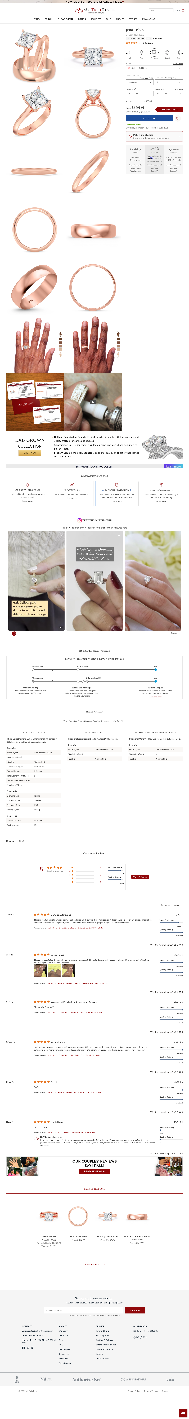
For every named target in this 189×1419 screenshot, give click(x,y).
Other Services (102, 1358)
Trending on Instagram (97, 520)
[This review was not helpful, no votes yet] (180, 945)
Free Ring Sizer (102, 1335)
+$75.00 (148, 101)
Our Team (63, 1335)
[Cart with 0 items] (184, 10)
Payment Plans (102, 1331)
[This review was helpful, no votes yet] (175, 945)
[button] (36, 581)
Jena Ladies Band (78, 1236)
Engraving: (130, 101)
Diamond (141, 38)
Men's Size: (169, 89)
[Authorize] (86, 1379)
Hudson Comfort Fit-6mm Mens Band (137, 1238)
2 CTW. (149, 38)
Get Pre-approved (154, 165)
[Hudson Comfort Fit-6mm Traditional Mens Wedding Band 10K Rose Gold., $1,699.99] (137, 1216)
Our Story (63, 1331)
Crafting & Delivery (104, 1340)
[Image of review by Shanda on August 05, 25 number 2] (54, 970)
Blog (61, 1340)
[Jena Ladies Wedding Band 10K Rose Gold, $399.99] (78, 1216)
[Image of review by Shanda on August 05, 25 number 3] (68, 970)
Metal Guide (178, 64)
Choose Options (49, 1228)
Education (63, 1358)
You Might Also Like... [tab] (94, 1264)
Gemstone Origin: (140, 75)
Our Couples (64, 1349)
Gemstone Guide (147, 78)
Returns (99, 1354)
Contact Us (64, 1354)
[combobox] (154, 68)
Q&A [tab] (21, 841)
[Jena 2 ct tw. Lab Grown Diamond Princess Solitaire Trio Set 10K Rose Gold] (35, 402)
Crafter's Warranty (104, 1349)
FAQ (61, 1344)
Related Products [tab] (94, 1188)
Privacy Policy (101, 1315)
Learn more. (27, 501)
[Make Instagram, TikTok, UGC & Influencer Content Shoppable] (173, 634)
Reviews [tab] (10, 841)
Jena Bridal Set (49, 1236)
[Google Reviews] (170, 1379)
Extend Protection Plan (106, 1344)
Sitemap (165, 1391)
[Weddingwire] (133, 1379)
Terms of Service (112, 1315)
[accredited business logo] (17, 1379)
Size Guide (178, 89)
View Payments (135, 165)
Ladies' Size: (131, 89)
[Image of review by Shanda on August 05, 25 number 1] (40, 970)
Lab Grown (131, 38)
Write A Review (140, 877)
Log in (177, 10)
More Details (157, 38)
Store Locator (65, 1363)
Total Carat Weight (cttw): (166, 78)
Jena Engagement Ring (108, 1236)
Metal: (154, 64)
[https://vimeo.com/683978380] (93, 402)
